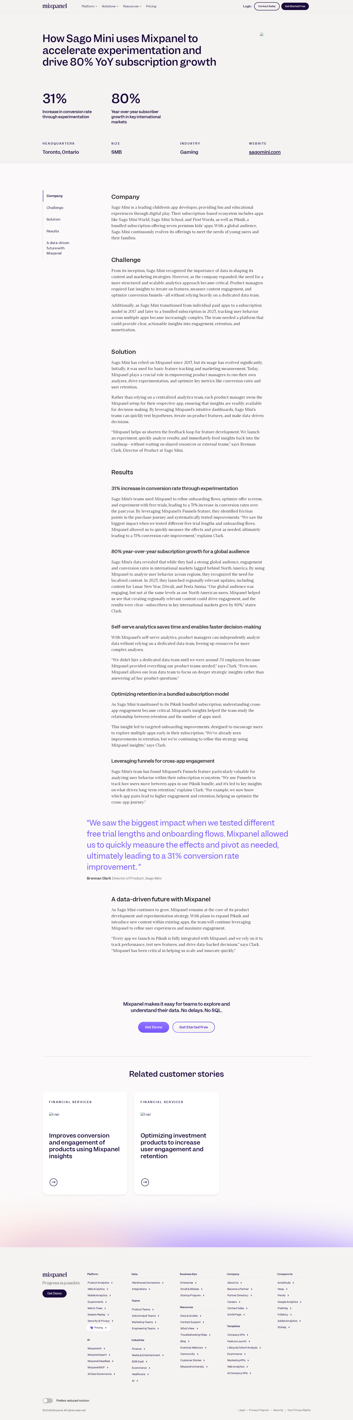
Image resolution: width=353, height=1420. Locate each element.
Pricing (151, 6)
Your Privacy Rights (299, 1410)
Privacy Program (259, 1410)
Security (278, 1410)
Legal (241, 1410)
